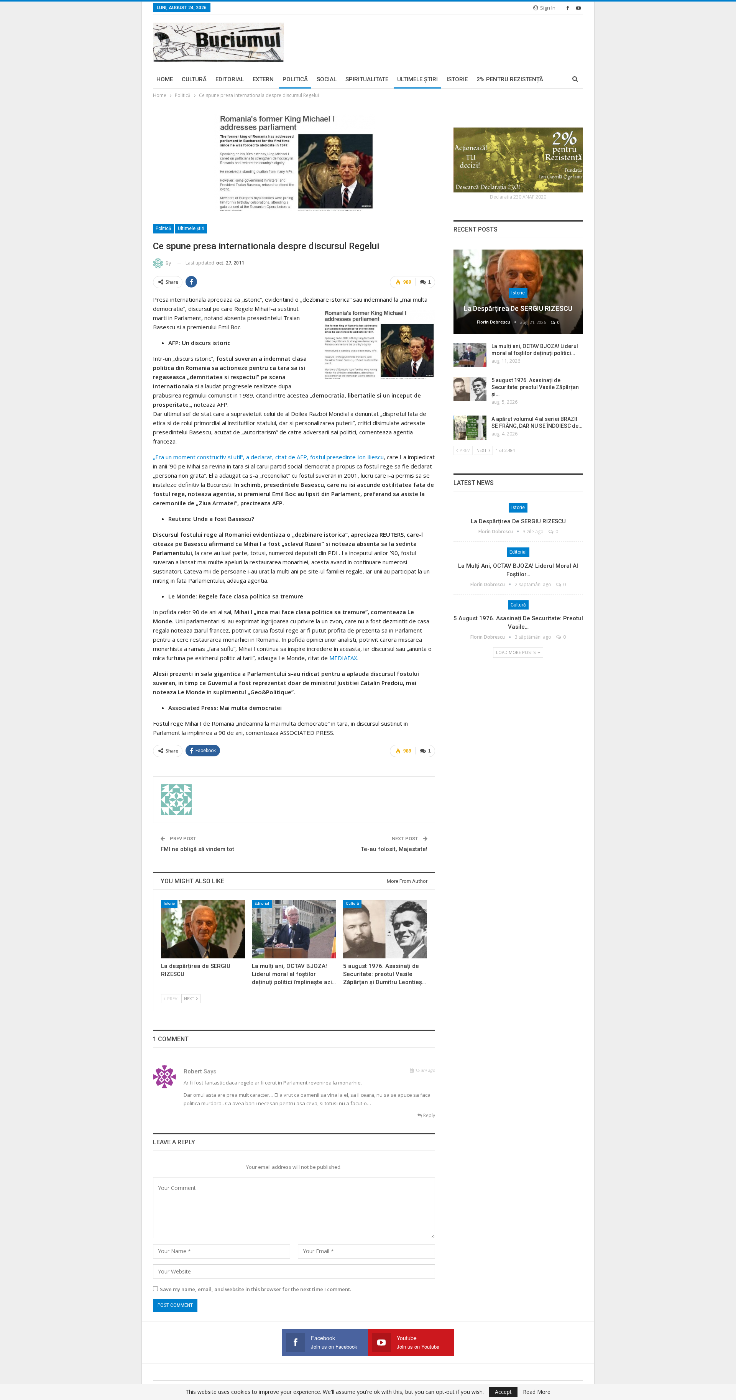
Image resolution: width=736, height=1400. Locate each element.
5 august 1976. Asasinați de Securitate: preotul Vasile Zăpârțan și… (535, 387)
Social (327, 79)
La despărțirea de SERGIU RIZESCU (518, 308)
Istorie (457, 79)
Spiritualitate (366, 79)
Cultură (194, 79)
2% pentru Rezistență (509, 79)
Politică (295, 79)
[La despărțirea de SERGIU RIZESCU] (203, 929)
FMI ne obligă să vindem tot (197, 849)
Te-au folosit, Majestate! (394, 849)
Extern (263, 79)
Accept (503, 1391)
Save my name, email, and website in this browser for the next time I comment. (255, 1289)
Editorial (229, 79)
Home (164, 79)
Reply (428, 1115)
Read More (536, 1392)
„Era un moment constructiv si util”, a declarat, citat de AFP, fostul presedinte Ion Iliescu (268, 457)
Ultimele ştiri (417, 79)
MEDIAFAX (343, 658)
